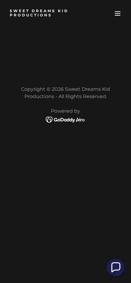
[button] (118, 13)
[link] (48, 14)
